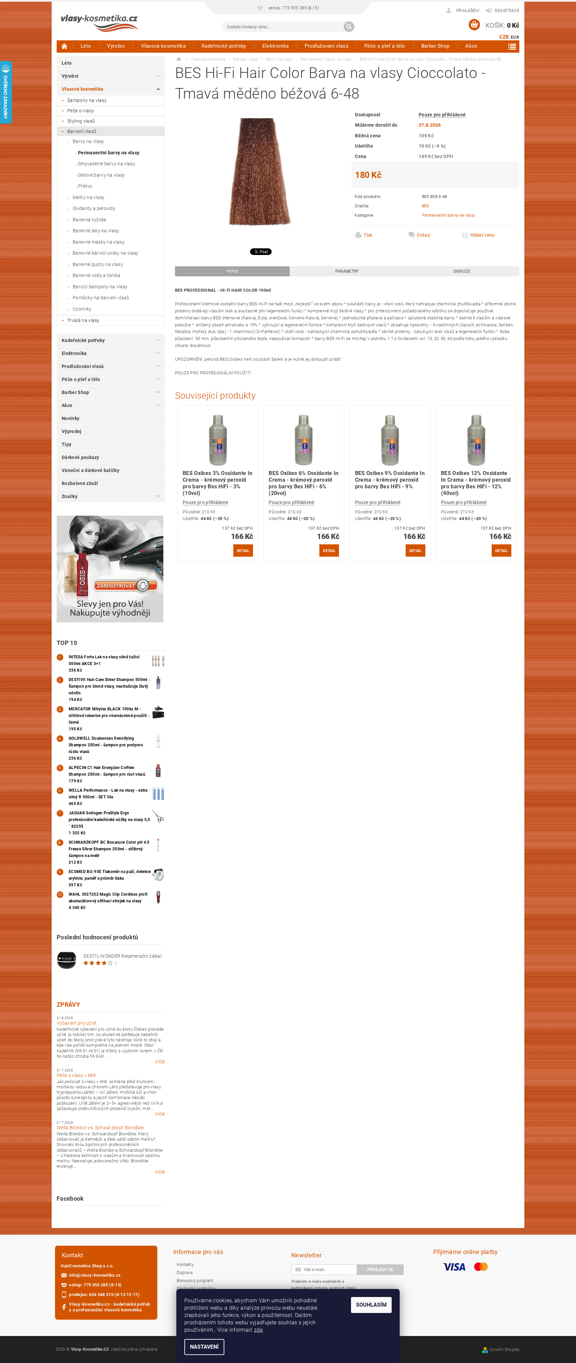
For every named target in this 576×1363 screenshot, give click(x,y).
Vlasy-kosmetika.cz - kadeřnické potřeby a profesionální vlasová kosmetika (109, 1307)
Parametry (347, 271)
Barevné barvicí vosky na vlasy (106, 253)
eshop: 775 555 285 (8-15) (95, 1284)
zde (258, 1330)
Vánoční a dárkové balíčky (90, 470)
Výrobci (116, 46)
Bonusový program (195, 1280)
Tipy (66, 444)
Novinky (70, 418)
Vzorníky (82, 309)
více (160, 1061)
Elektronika (275, 46)
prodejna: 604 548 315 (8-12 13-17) (104, 1294)
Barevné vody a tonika (97, 275)
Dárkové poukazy (80, 457)
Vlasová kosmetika (163, 46)
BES (425, 206)
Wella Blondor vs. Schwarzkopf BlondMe (100, 1127)
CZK (504, 37)
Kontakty (185, 1264)
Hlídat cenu (482, 235)
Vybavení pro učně (76, 1023)
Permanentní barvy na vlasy (108, 152)
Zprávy (68, 1004)
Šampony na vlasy (87, 100)
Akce (471, 46)
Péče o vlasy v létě (76, 1075)
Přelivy (85, 186)
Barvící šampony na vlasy (100, 286)
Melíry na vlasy (89, 197)
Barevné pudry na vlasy (98, 264)
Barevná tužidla (90, 219)
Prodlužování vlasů (326, 46)
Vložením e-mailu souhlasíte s (323, 1284)
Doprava (185, 1272)
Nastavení (204, 1347)
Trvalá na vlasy (83, 320)
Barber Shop (435, 46)
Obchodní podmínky (196, 1288)
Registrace (507, 10)
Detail (243, 550)
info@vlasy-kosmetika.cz (95, 1275)
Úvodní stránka (65, 46)
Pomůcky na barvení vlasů (101, 297)
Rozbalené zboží (80, 483)
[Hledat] (349, 26)
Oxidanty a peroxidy (94, 208)
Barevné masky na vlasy (99, 242)
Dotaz (423, 235)
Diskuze (462, 271)
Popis (232, 271)
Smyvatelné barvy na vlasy (106, 163)
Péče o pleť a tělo (384, 46)
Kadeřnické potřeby (224, 46)
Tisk (368, 235)
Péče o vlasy (80, 110)
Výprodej (72, 431)
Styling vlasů (81, 121)
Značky (69, 496)
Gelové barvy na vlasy (101, 175)
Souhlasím (371, 1305)
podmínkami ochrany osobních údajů (323, 1288)
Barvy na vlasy (88, 141)
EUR (515, 37)
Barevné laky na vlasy (96, 230)
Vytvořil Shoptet (504, 1349)
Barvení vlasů (81, 131)
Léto (86, 46)
